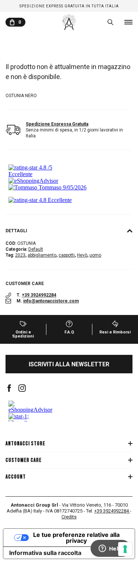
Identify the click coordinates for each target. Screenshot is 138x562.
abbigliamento (42, 255)
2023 (20, 255)
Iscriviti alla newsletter (69, 364)
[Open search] (110, 22)
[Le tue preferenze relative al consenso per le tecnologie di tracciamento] (125, 549)
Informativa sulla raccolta (45, 552)
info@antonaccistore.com (51, 301)
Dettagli (16, 230)
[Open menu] (128, 22)
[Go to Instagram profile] (22, 388)
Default (35, 249)
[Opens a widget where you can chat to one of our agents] (110, 549)
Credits (69, 517)
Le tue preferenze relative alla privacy (76, 537)
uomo (95, 255)
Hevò (82, 255)
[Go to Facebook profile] (9, 388)
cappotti (67, 255)
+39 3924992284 (39, 295)
